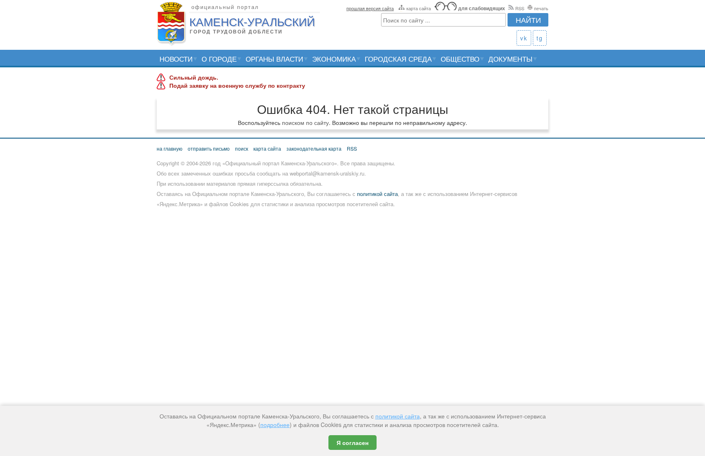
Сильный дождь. (193, 77)
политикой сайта (377, 194)
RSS (519, 8)
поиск (241, 148)
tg (540, 38)
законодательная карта (313, 148)
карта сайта (418, 8)
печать (541, 8)
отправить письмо (209, 148)
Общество (460, 58)
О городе (219, 58)
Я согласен (352, 442)
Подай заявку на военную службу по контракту (237, 85)
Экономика (334, 58)
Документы (510, 58)
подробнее (275, 424)
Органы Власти (274, 58)
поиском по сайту (305, 122)
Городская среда (398, 58)
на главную (169, 148)
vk (524, 38)
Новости (176, 58)
